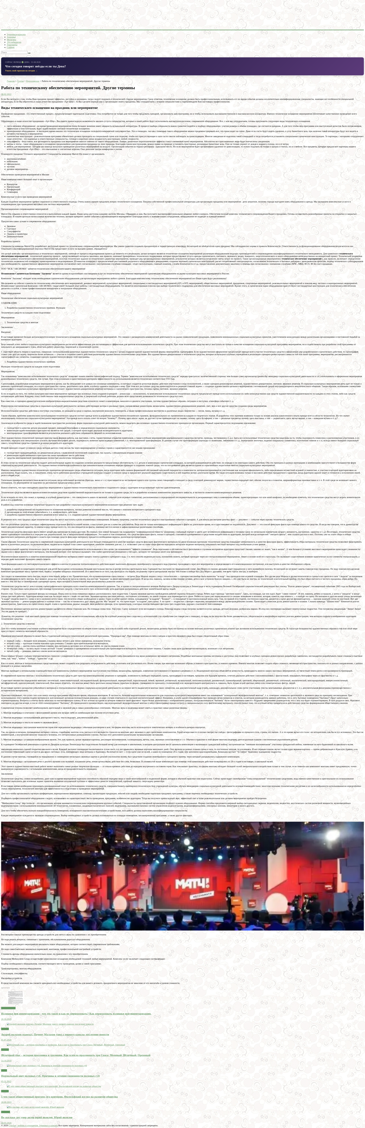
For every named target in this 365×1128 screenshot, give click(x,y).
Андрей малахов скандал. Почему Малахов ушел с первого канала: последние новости (55, 1034)
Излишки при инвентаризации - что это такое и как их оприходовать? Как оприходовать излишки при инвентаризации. (76, 1013)
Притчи (5, 1091)
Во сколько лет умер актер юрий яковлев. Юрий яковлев (36, 1117)
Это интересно (14, 42)
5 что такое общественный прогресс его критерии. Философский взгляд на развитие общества (59, 1096)
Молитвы (11, 39)
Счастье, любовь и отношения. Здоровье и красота (33, 1125)
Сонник (11, 47)
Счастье (5, 1029)
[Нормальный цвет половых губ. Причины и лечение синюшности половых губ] (47, 1065)
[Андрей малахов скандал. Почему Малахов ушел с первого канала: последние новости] (50, 1024)
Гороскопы (12, 45)
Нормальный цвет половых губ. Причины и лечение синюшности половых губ (50, 1075)
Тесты (4, 1070)
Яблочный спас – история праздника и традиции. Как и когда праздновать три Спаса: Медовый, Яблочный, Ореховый (75, 1055)
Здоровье (11, 37)
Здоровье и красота (16, 34)
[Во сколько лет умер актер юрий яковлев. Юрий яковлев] (35, 1107)
